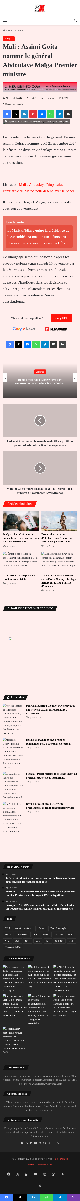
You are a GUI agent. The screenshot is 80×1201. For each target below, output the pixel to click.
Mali (70, 934)
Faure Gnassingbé (58, 928)
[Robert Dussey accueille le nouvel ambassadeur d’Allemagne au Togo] (15, 1040)
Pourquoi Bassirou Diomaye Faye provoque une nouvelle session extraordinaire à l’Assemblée (50, 709)
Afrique (19, 30)
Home (31, 1164)
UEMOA (59, 941)
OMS (17, 941)
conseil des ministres (24, 928)
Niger (7, 941)
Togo (48, 941)
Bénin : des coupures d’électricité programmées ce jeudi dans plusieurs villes (57, 538)
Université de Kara (13, 947)
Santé (38, 941)
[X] (26, 1143)
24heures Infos (12, 98)
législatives (58, 934)
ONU (27, 941)
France (8, 934)
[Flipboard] (56, 329)
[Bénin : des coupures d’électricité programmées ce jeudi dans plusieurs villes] (59, 521)
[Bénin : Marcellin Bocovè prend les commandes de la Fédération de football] (13, 753)
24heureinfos (61, 1158)
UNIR (71, 941)
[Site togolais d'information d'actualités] (40, 8)
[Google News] (24, 329)
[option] (40, 377)
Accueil (9, 30)
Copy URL (61, 318)
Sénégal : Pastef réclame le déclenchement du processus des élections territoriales (21, 538)
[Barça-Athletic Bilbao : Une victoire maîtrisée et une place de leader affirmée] (15, 1005)
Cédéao (42, 928)
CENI (7, 928)
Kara (36, 934)
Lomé (45, 934)
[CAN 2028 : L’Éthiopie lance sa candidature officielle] (21, 562)
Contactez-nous (44, 1164)
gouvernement (22, 934)
